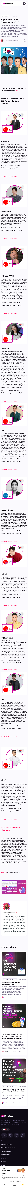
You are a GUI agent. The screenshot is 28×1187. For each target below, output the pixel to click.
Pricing (3, 1165)
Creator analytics (6, 1151)
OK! (23, 1184)
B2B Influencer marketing (8, 1148)
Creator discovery (6, 1144)
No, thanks (4, 1184)
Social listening (5, 1154)
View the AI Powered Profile (9, 176)
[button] (24, 3)
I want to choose (14, 1184)
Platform (3, 1162)
